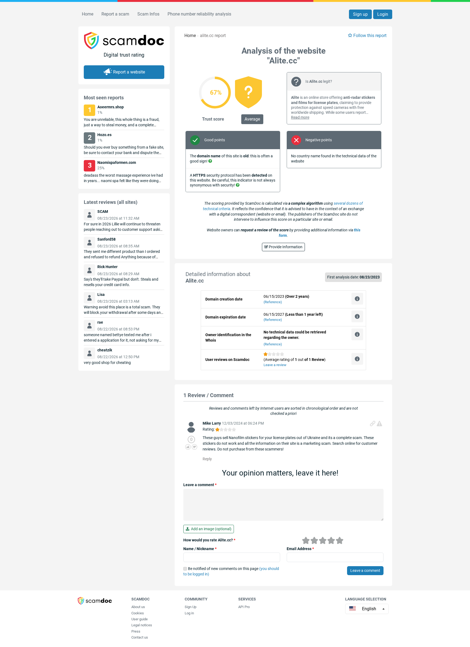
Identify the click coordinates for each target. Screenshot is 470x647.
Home (87, 14)
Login (382, 14)
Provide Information (285, 247)
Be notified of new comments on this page (231, 571)
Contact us (139, 637)
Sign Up (190, 607)
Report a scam (115, 14)
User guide (139, 619)
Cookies (137, 613)
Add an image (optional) (210, 529)
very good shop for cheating (107, 362)
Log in (189, 613)
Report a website (129, 72)
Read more (300, 117)
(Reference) (273, 302)
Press (135, 631)
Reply (207, 459)
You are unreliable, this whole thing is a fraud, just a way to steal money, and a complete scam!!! (121, 125)
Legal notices (141, 625)
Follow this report (369, 35)
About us (138, 607)
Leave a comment (200, 485)
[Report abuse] (379, 423)
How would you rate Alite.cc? (209, 540)
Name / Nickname (200, 549)
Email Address (300, 549)
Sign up (360, 14)
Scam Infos (148, 14)
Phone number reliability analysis (199, 14)
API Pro (244, 607)
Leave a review (275, 365)
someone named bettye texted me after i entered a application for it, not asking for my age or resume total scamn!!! (121, 340)
